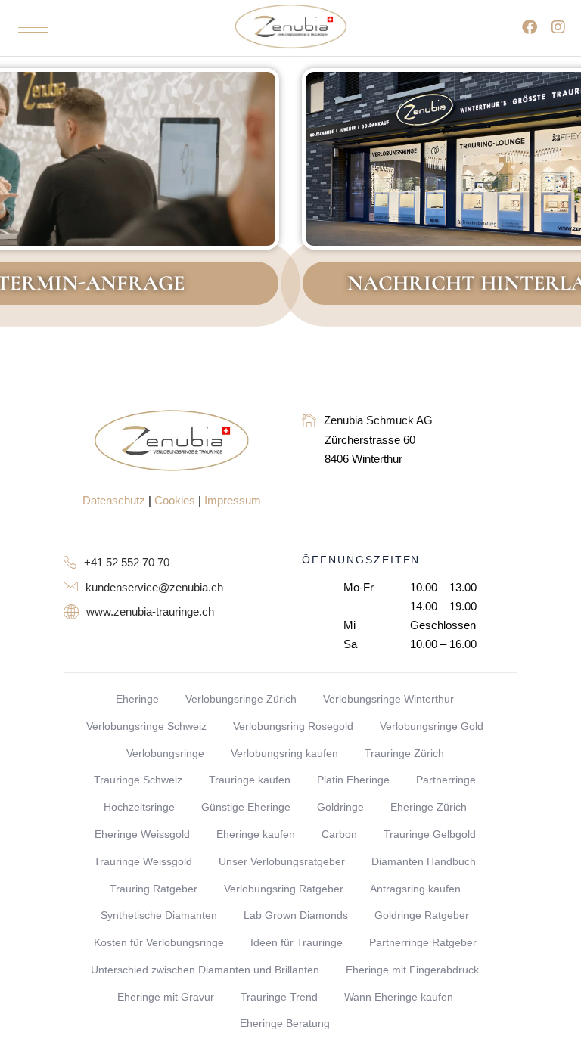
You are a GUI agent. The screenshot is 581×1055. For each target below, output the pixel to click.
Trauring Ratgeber (153, 889)
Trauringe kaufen (249, 780)
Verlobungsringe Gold (431, 726)
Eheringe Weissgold (142, 834)
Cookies (174, 500)
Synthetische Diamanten (159, 915)
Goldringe (340, 807)
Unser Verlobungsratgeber (282, 861)
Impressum (232, 500)
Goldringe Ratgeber (421, 915)
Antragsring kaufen (415, 889)
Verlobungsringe (165, 753)
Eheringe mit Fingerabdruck (412, 969)
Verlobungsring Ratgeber (283, 889)
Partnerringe (446, 780)
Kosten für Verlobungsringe (159, 942)
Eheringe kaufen (255, 834)
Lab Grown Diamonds (296, 915)
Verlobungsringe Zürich (241, 699)
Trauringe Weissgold (143, 861)
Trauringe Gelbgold (430, 834)
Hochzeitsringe (139, 807)
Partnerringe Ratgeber (423, 942)
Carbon (339, 834)
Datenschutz (113, 500)
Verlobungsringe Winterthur (388, 699)
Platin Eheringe (353, 780)
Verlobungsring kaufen (284, 753)
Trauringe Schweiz (138, 780)
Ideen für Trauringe (296, 942)
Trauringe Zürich (404, 753)
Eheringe (137, 699)
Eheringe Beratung (285, 1023)
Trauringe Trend (279, 997)
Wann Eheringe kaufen (398, 997)
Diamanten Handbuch (423, 861)
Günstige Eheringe (245, 807)
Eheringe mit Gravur (165, 997)
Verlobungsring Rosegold (293, 726)
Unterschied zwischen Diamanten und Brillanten (205, 969)
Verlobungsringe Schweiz (146, 726)
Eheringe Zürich (428, 807)
